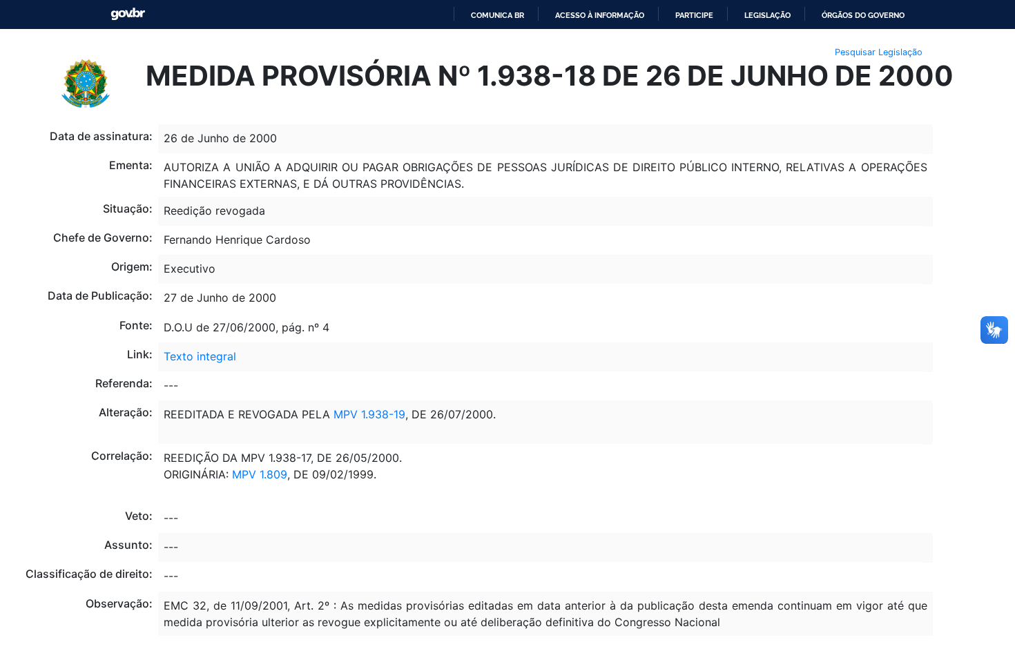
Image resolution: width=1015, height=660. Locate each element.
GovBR (127, 14)
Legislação (767, 15)
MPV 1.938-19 (369, 414)
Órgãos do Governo (863, 15)
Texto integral (200, 356)
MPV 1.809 (259, 474)
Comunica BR (497, 15)
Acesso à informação (599, 15)
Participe (694, 15)
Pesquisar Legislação (878, 52)
